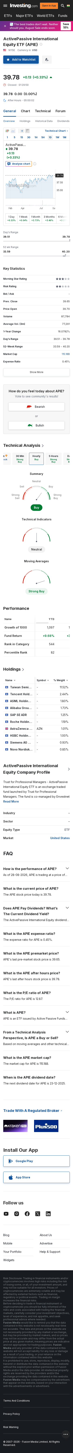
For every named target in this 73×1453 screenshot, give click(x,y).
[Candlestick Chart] (7, 131)
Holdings (25, 121)
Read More (11, 801)
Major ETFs (24, 15)
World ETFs (45, 15)
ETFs (8, 15)
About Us (46, 1235)
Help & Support (50, 1251)
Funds (62, 15)
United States (60, 838)
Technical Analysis (21, 445)
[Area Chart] (13, 131)
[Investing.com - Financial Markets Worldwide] (24, 5)
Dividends (63, 121)
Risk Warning (10, 1427)
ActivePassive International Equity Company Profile (30, 769)
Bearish (40, 406)
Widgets (8, 1260)
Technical (43, 111)
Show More (36, 372)
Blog (6, 1235)
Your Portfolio (12, 1251)
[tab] (19, 459)
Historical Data (44, 121)
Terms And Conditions (16, 1400)
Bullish (40, 425)
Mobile (7, 1243)
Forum (60, 111)
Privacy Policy (11, 1413)
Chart (25, 111)
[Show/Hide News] (27, 131)
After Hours (14, 100)
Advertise (46, 1243)
